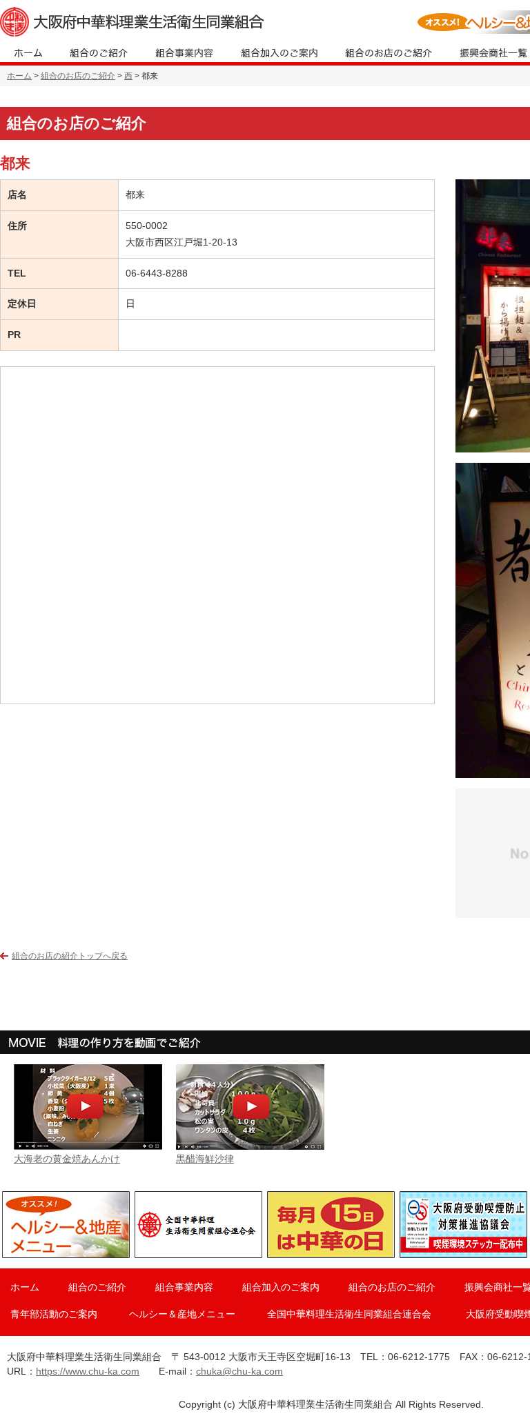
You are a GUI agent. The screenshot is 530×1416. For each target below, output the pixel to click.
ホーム (19, 76)
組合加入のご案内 (281, 1287)
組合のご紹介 (97, 1287)
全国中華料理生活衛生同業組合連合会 (349, 1313)
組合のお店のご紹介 (78, 76)
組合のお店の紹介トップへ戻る (70, 956)
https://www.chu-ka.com (87, 1371)
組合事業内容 (184, 1287)
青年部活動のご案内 (53, 1313)
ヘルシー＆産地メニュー (182, 1313)
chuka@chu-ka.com (239, 1371)
